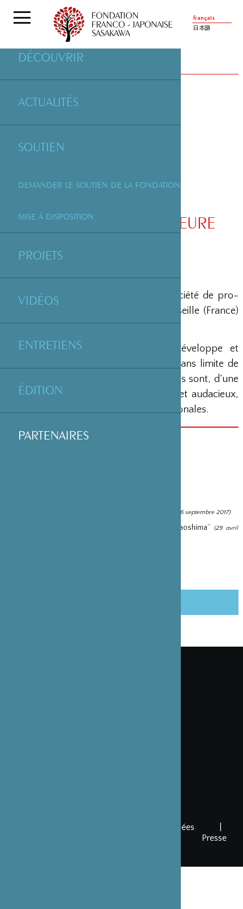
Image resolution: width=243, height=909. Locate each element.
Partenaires (53, 435)
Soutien (41, 146)
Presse (214, 838)
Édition (40, 390)
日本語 (201, 28)
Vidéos (38, 300)
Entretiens (50, 344)
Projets (40, 255)
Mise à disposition (56, 216)
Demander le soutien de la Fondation (99, 184)
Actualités (48, 101)
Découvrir (51, 57)
